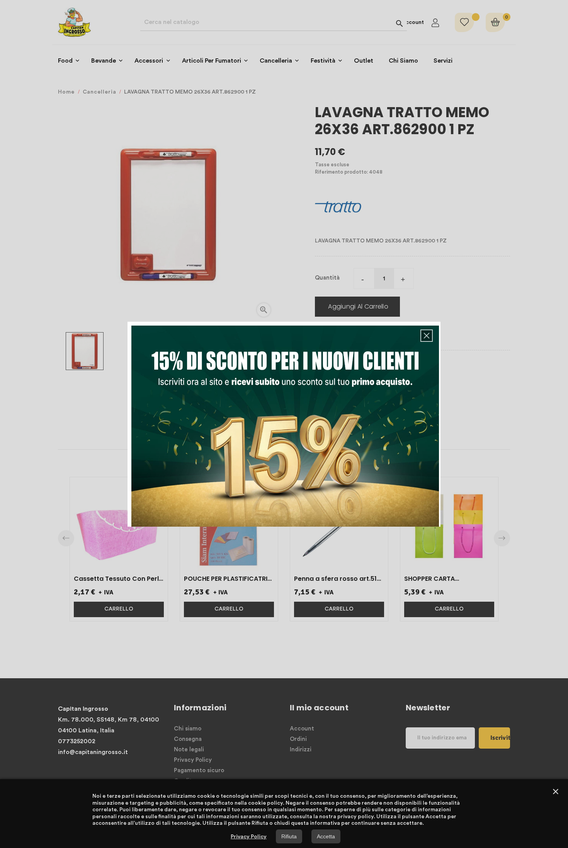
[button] (426, 335)
